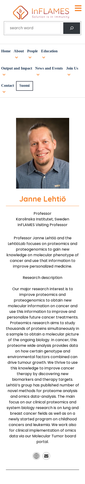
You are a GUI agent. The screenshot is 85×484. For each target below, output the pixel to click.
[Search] (71, 28)
